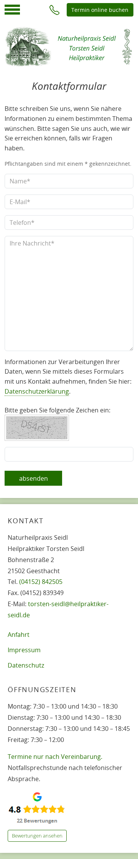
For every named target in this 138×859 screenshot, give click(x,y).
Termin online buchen (99, 9)
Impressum (24, 650)
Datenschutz (26, 665)
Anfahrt (19, 634)
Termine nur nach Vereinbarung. (55, 756)
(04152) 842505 (40, 581)
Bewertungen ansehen (37, 836)
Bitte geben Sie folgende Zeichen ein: (57, 410)
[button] (54, 9)
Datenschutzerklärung (37, 391)
